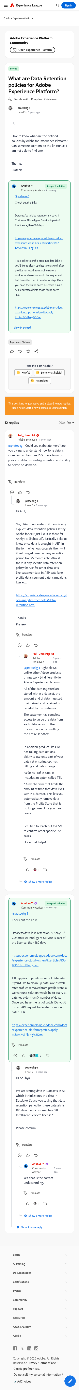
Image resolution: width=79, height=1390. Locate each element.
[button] (21, 99)
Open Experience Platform (35, 50)
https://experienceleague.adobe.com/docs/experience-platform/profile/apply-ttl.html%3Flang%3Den (39, 312)
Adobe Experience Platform (19, 18)
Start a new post (35, 408)
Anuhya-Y (27, 185)
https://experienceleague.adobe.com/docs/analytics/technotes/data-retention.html (41, 600)
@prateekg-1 (22, 196)
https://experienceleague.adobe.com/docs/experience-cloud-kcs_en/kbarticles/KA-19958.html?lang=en (39, 243)
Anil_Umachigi (26, 435)
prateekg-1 (24, 107)
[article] (39, 464)
